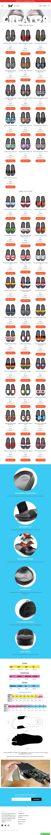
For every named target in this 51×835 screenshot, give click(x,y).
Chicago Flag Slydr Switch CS (40, 263)
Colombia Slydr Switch (10, 290)
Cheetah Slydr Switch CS (25, 70)
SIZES (10, 47)
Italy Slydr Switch (10, 397)
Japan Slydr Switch (40, 397)
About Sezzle (21, 821)
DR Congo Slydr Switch (25, 317)
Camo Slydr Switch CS (40, 43)
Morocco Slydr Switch (10, 450)
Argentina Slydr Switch (10, 209)
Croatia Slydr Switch (40, 290)
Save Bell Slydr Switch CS (41, 151)
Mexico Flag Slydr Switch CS (25, 424)
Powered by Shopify (15, 830)
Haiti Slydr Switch (40, 371)
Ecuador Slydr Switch (40, 317)
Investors (20, 823)
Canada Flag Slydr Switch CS (10, 263)
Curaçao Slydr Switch (10, 317)
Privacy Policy (21, 819)
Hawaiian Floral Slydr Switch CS (10, 98)
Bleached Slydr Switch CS (10, 43)
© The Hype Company (6, 830)
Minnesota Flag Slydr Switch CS (40, 424)
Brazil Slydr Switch (10, 235)
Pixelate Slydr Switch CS (25, 151)
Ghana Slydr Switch (25, 371)
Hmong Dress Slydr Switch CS (25, 98)
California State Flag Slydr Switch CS (25, 236)
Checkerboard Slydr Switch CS (10, 71)
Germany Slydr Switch (10, 371)
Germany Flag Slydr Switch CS (40, 344)
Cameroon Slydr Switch (40, 235)
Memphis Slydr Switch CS (40, 125)
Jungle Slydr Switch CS (25, 125)
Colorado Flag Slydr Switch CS (25, 291)
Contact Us (21, 813)
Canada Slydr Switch (25, 262)
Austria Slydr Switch (25, 209)
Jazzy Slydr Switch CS (10, 125)
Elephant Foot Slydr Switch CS (40, 71)
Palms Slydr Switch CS (10, 151)
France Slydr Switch (25, 343)
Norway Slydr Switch (40, 450)
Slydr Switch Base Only (10, 177)
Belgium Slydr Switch (40, 209)
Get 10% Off (46, 833)
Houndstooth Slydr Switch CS (40, 98)
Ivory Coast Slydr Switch (25, 397)
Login (40, 5)
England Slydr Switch (10, 343)
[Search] (48, 5)
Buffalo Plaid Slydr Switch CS (25, 44)
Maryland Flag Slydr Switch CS (10, 424)
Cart (44, 5)
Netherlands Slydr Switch (25, 450)
